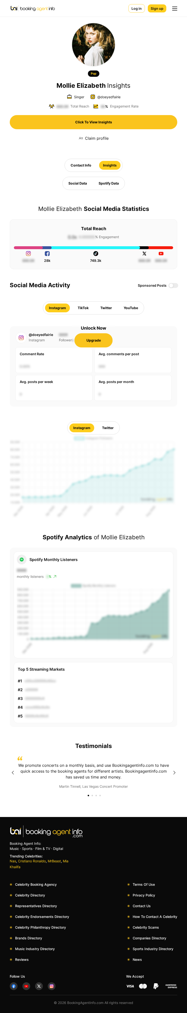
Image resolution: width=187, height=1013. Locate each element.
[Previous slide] (13, 773)
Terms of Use (144, 884)
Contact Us (142, 906)
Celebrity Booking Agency (36, 884)
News (137, 959)
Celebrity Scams (146, 927)
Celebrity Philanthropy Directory (40, 927)
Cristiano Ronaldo (32, 861)
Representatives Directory (36, 906)
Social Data (77, 183)
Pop (93, 73)
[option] (93, 772)
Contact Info (81, 165)
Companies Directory (149, 938)
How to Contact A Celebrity (155, 917)
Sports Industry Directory (153, 949)
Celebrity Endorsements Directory (42, 917)
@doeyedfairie (109, 97)
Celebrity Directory (30, 895)
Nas (13, 861)
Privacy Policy (144, 895)
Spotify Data (109, 183)
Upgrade (93, 340)
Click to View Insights (93, 122)
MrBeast (54, 861)
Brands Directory (28, 938)
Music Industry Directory (35, 949)
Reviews (22, 959)
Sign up (157, 8)
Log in (136, 8)
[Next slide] (174, 773)
